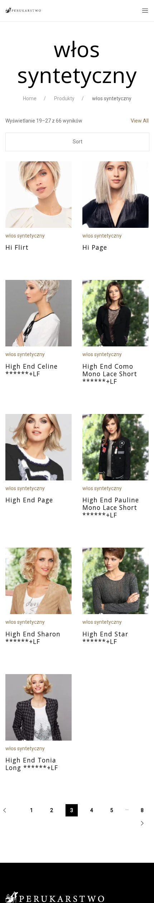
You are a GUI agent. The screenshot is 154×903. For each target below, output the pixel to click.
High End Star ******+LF (105, 638)
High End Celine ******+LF (31, 370)
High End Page (29, 500)
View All (140, 121)
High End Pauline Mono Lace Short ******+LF (110, 507)
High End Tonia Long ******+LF (31, 764)
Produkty (64, 98)
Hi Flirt (17, 247)
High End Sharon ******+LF (33, 638)
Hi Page (94, 247)
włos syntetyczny (25, 236)
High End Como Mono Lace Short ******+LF (109, 374)
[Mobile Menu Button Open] (145, 10)
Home (30, 98)
